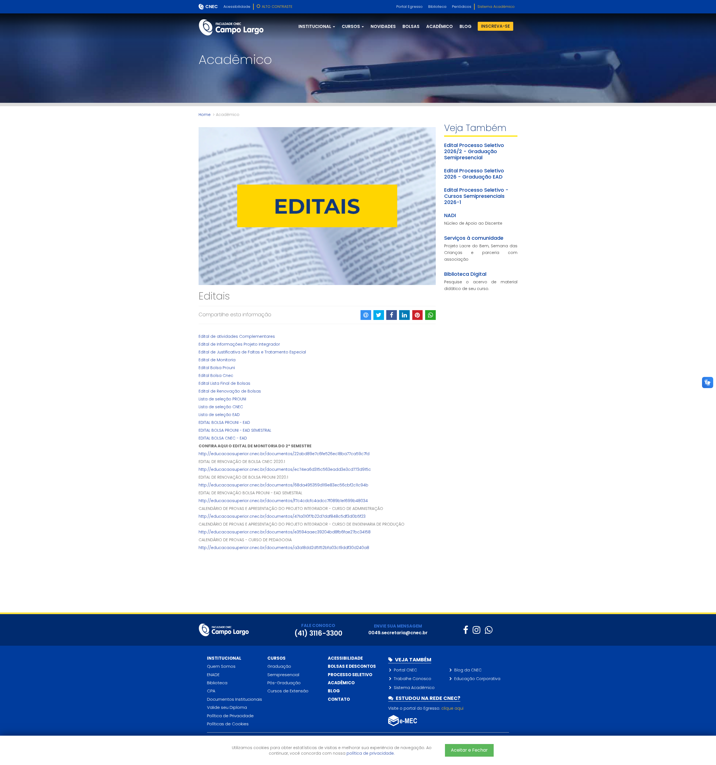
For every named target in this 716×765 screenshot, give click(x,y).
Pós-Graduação (284, 683)
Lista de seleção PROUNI (222, 399)
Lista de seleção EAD (219, 414)
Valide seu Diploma (227, 707)
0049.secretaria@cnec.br (398, 632)
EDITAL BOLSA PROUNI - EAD (224, 422)
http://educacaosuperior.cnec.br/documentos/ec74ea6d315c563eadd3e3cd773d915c (285, 469)
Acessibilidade (236, 6)
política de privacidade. (371, 753)
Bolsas (411, 26)
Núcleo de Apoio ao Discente (473, 223)
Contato (339, 699)
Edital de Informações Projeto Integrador (239, 344)
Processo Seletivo (350, 675)
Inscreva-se (495, 26)
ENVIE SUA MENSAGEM (398, 626)
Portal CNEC (405, 670)
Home (205, 114)
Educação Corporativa (477, 678)
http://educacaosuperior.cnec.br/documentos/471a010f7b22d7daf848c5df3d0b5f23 (282, 516)
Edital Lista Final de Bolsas (224, 383)
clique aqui (452, 708)
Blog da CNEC (468, 670)
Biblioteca (437, 6)
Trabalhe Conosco (412, 678)
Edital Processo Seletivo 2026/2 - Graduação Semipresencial (474, 151)
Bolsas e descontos (352, 666)
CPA (211, 691)
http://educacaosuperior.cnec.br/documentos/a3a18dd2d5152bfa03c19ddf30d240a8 (284, 547)
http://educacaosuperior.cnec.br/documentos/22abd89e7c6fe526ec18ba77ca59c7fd (284, 454)
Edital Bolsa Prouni (217, 367)
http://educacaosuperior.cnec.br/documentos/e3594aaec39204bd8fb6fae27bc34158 (285, 532)
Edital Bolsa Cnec (216, 375)
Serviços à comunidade (473, 237)
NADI (450, 215)
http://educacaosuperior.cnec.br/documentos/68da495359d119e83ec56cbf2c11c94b (283, 485)
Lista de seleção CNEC (221, 407)
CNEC (211, 6)
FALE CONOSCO (318, 625)
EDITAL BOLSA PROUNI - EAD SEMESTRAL (235, 430)
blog (466, 26)
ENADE (213, 675)
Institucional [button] (315, 26)
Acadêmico (439, 26)
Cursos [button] (351, 26)
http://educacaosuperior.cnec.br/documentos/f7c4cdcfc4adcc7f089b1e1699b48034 (283, 500)
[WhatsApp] (488, 630)
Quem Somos (221, 666)
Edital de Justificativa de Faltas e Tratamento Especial (252, 352)
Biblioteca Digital (465, 273)
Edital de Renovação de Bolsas (230, 391)
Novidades (383, 26)
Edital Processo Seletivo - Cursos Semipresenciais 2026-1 (476, 196)
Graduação (279, 666)
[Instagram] (476, 630)
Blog (334, 691)
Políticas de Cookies (228, 724)
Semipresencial (283, 675)
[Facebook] (465, 630)
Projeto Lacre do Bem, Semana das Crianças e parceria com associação (481, 252)
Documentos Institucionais (234, 699)
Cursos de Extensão (287, 691)
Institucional (224, 658)
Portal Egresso (409, 6)
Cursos (276, 658)
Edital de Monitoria (217, 360)
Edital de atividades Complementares (237, 336)
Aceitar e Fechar (469, 750)
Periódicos (461, 6)
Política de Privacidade (230, 716)
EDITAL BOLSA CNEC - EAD (223, 438)
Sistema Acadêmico (496, 6)
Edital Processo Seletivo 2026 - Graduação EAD (474, 173)
